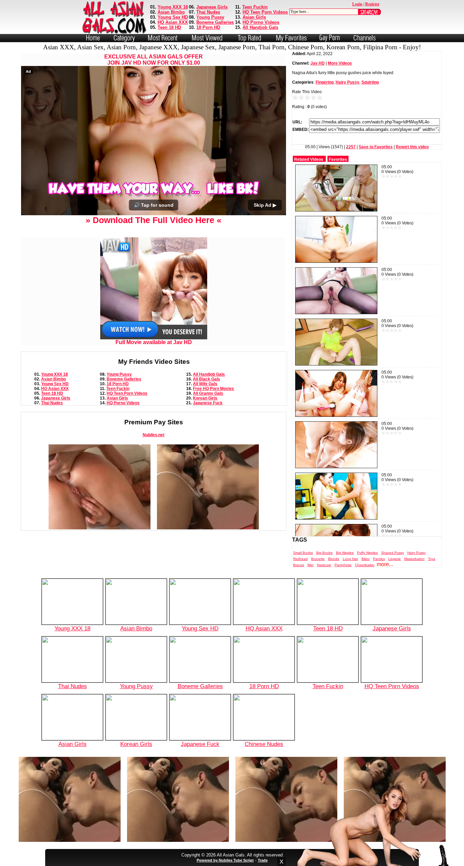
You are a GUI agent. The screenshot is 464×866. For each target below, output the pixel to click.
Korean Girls (205, 398)
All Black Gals (206, 379)
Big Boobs (324, 553)
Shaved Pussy (392, 553)
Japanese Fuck (207, 403)
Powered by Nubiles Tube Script (225, 860)
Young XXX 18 (173, 7)
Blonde (333, 559)
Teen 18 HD (169, 27)
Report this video (412, 147)
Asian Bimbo (171, 12)
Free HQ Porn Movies (213, 388)
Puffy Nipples (367, 553)
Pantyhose (343, 565)
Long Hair (350, 559)
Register (372, 4)
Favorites (338, 159)
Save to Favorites (376, 147)
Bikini (365, 559)
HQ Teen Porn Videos (265, 12)
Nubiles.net (153, 434)
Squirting (370, 82)
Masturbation (414, 559)
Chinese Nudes (264, 744)
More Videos (340, 63)
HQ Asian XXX (173, 22)
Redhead (300, 559)
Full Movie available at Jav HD (153, 342)
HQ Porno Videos (261, 22)
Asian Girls (254, 17)
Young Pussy (210, 17)
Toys (431, 559)
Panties (379, 559)
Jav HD (317, 63)
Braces (298, 565)
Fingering (325, 82)
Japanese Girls (212, 7)
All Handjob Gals (260, 27)
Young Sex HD (173, 17)
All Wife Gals (205, 383)
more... (385, 564)
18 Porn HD (208, 27)
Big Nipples (345, 553)
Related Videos (308, 159)
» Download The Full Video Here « (153, 220)
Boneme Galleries (215, 22)
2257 (351, 147)
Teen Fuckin (255, 7)
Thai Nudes (208, 12)
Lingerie (394, 559)
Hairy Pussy (347, 82)
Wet (310, 565)
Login (357, 4)
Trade (263, 860)
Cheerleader (364, 565)
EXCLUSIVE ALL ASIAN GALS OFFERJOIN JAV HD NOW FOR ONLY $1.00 (153, 60)
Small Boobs (303, 553)
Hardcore (324, 565)
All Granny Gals (208, 393)
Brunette (318, 559)
